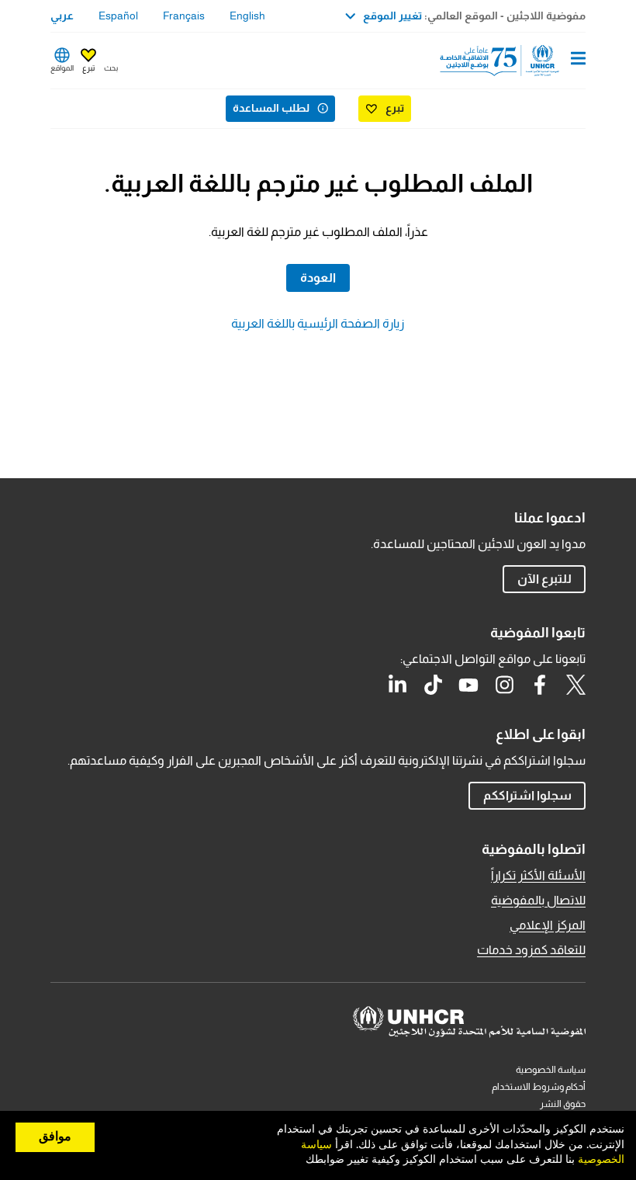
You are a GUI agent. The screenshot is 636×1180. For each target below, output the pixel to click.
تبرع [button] (88, 68)
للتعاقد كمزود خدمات (531, 949)
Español (118, 15)
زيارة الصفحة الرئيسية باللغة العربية (318, 323)
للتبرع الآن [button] (544, 578)
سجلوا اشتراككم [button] (527, 795)
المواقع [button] (62, 68)
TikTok (433, 685)
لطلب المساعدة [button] (271, 108)
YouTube (468, 685)
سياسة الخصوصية (551, 1069)
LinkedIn (397, 685)
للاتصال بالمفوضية (538, 900)
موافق (55, 1136)
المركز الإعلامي (548, 925)
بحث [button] (111, 68)
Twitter (575, 685)
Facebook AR (540, 685)
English (247, 15)
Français (184, 15)
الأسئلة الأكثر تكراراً (538, 875)
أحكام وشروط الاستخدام (539, 1086)
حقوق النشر (563, 1103)
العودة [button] (318, 277)
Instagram (504, 685)
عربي (62, 15)
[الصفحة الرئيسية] (506, 60)
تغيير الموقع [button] (392, 15)
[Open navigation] (578, 60)
